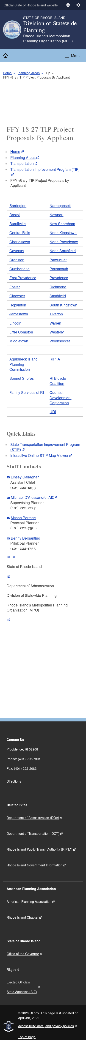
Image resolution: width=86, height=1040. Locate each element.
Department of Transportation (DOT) (33, 833)
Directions (14, 781)
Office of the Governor (23, 953)
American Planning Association (29, 901)
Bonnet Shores (21, 378)
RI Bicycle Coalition (58, 381)
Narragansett (60, 205)
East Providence (22, 277)
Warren (55, 323)
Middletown (18, 341)
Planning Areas (29, 73)
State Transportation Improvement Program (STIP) (45, 447)
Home (7, 73)
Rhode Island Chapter (23, 917)
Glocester (17, 295)
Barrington (17, 205)
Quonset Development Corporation (60, 397)
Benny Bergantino (25, 538)
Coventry (16, 250)
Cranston (16, 259)
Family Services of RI (26, 392)
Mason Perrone (23, 517)
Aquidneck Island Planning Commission (23, 364)
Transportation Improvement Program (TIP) (45, 169)
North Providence (64, 241)
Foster (14, 286)
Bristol (14, 214)
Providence (59, 277)
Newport (56, 214)
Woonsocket (60, 341)
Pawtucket (58, 259)
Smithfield (58, 295)
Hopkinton (17, 305)
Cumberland (19, 268)
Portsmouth (59, 268)
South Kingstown (63, 305)
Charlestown (19, 241)
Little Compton (21, 332)
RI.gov (11, 969)
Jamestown (18, 314)
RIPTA (55, 359)
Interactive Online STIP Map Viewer (39, 455)
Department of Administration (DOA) (33, 817)
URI (53, 411)
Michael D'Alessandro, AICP (34, 497)
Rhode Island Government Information (34, 865)
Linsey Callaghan (25, 477)
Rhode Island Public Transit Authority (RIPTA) (39, 849)
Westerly (57, 332)
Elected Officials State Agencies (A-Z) (22, 987)
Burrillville (17, 223)
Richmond (58, 286)
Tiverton (56, 314)
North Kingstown (63, 232)
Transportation (22, 163)
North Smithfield (63, 250)
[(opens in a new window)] (9, 557)
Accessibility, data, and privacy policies (46, 1026)
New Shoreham (62, 223)
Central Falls (19, 232)
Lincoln (15, 323)
